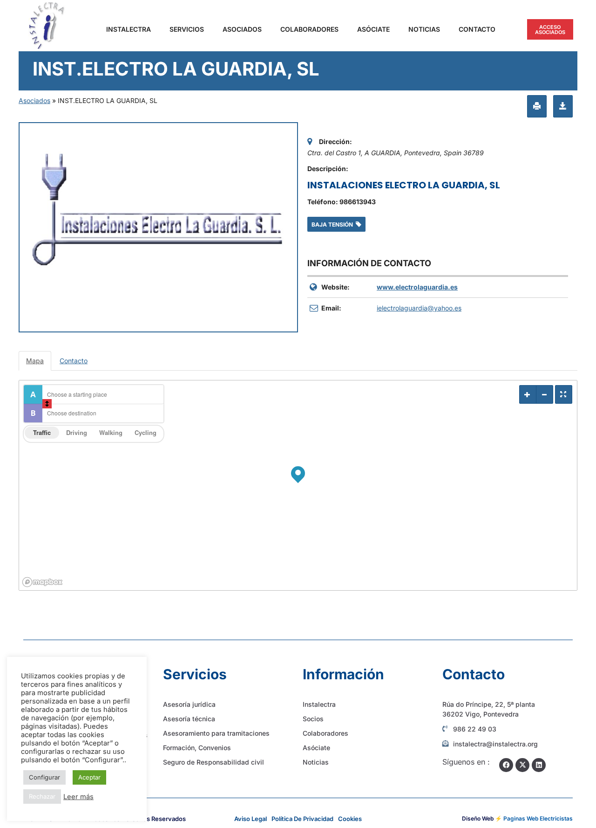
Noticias (424, 29)
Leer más (78, 797)
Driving (76, 432)
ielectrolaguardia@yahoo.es (419, 308)
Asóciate (373, 29)
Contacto (477, 29)
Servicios (186, 29)
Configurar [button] (44, 777)
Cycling (145, 432)
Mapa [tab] (35, 361)
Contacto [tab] (74, 361)
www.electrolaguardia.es (417, 287)
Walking (110, 432)
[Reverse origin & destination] (47, 403)
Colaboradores (309, 29)
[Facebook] (506, 765)
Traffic (42, 432)
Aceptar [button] (89, 777)
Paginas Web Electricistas (538, 818)
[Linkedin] (539, 765)
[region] (298, 485)
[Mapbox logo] (42, 582)
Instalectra (128, 29)
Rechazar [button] (42, 796)
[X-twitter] (522, 765)
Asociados (242, 29)
